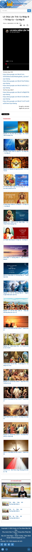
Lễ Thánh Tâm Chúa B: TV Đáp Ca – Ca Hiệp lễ (15, 239)
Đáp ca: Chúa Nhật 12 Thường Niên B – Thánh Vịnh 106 (15, 276)
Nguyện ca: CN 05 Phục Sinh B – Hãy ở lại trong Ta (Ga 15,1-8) (15, 382)
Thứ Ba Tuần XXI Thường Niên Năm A (15, 517)
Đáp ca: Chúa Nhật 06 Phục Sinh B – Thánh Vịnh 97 (15, 329)
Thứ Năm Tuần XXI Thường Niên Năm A (16, 503)
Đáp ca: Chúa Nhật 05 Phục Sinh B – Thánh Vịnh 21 (15, 400)
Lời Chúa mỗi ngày (16, 481)
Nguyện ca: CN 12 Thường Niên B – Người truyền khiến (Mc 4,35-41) (15, 293)
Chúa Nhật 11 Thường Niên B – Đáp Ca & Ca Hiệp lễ (15, 258)
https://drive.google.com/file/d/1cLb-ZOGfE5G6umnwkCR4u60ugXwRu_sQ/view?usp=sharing (16, 77)
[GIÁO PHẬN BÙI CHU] (16, 3)
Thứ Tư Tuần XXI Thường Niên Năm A (15, 510)
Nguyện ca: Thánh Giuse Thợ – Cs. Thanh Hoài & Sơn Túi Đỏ (15, 346)
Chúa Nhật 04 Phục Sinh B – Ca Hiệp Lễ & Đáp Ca (15, 417)
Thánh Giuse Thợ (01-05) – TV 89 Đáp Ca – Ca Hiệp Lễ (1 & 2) (15, 364)
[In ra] (24, 25)
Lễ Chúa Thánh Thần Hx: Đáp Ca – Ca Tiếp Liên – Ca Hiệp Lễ (15, 152)
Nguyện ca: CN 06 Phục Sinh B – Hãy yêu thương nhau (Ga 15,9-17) (15, 311)
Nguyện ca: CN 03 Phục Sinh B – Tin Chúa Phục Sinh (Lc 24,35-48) (15, 435)
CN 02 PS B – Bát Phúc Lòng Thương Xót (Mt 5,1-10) (15, 470)
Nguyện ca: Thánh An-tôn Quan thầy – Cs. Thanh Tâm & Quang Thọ (15, 223)
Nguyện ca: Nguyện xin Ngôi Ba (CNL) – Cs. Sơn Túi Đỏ (15, 169)
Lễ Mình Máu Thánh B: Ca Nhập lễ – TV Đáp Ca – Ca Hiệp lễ (15, 205)
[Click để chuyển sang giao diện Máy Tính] (6, 549)
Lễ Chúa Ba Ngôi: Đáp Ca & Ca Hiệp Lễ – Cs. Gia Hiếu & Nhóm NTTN (15, 187)
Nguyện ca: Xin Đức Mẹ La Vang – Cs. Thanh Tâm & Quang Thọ (15, 134)
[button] (16, 490)
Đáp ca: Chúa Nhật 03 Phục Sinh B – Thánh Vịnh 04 (15, 453)
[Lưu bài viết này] (28, 25)
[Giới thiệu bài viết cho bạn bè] (21, 25)
